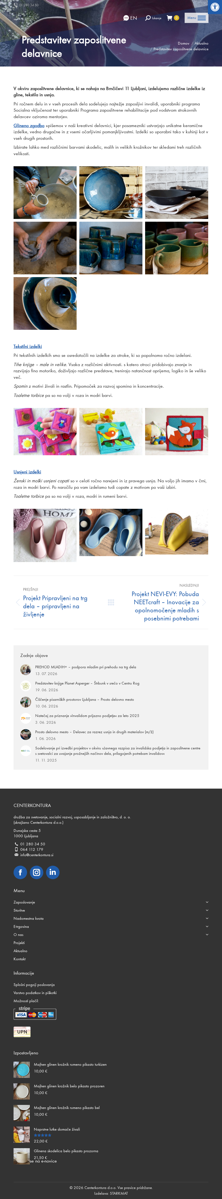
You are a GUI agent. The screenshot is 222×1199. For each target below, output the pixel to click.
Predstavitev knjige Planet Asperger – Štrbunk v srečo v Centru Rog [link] (87, 683)
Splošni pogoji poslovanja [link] (34, 984)
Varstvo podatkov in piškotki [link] (35, 992)
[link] (215, 7)
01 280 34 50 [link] (28, 5)
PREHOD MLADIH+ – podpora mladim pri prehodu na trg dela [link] (85, 667)
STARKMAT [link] (119, 1193)
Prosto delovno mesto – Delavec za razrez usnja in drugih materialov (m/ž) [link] (94, 731)
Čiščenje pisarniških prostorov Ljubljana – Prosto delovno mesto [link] (84, 699)
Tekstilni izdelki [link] (28, 346)
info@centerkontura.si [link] (36, 854)
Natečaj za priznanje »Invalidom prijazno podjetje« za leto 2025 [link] (87, 715)
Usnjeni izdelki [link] (27, 472)
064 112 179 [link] (31, 849)
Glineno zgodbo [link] (29, 125)
